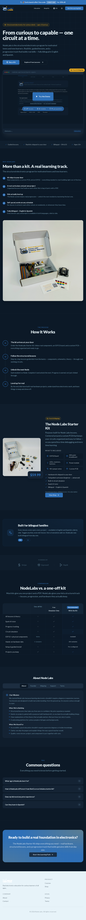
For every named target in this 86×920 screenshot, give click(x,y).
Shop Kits (46, 8)
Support (53, 686)
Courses (48, 883)
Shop (46, 886)
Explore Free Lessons (32, 62)
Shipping (43, 686)
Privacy (47, 898)
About (24, 686)
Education (37, 8)
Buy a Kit (12, 62)
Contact (6, 901)
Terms (62, 686)
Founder (33, 686)
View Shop (52, 495)
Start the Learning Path (74, 8)
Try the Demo (44, 96)
